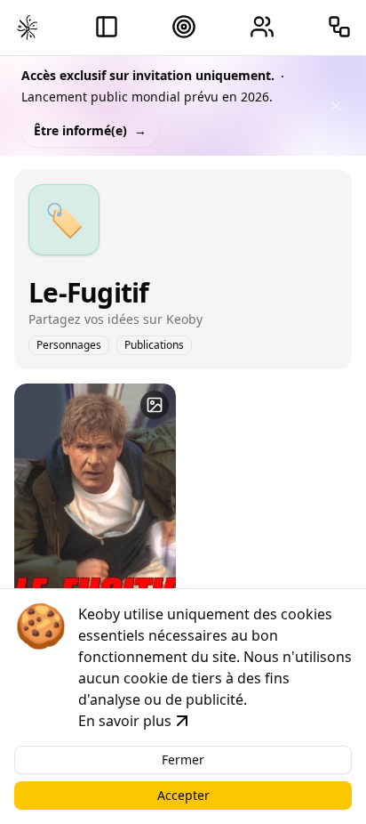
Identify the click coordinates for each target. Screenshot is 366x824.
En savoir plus (124, 721)
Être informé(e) (90, 130)
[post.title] (154, 405)
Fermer (183, 759)
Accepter (183, 795)
